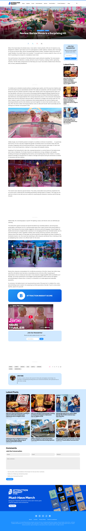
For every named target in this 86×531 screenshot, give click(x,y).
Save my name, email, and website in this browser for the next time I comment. (26, 471)
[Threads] (43, 516)
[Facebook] (28, 43)
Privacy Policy (42, 519)
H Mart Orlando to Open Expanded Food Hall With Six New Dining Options (42, 439)
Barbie (10, 366)
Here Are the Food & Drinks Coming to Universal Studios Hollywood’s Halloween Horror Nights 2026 (70, 81)
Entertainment (39, 3)
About (30, 519)
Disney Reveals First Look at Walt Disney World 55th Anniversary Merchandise (70, 121)
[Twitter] (33, 43)
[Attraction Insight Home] (14, 3)
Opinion (28, 3)
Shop (69, 3)
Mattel (33, 366)
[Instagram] (39, 516)
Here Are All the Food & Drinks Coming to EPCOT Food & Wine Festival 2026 (68, 439)
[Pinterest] (37, 43)
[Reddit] (61, 367)
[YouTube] (49, 516)
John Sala (41, 35)
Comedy (16, 366)
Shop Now (12, 505)
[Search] (76, 3)
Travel (32, 3)
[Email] (41, 43)
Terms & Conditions (52, 519)
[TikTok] (46, 516)
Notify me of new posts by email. (15, 476)
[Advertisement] (35, 76)
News (23, 3)
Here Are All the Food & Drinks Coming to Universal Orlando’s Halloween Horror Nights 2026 (70, 101)
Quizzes (45, 3)
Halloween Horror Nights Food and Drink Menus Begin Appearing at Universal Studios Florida (16, 440)
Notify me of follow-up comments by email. (18, 474)
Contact (36, 519)
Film (28, 366)
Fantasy (22, 366)
